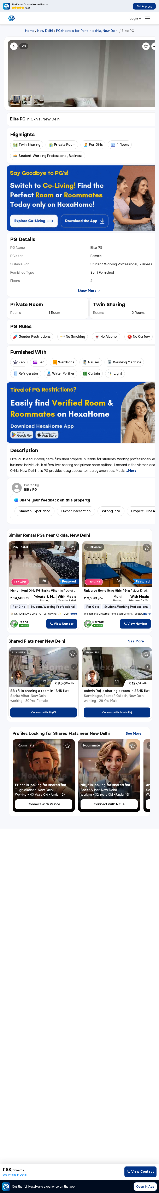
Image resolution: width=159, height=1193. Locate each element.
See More (136, 641)
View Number (63, 624)
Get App (142, 6)
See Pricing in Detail (14, 1174)
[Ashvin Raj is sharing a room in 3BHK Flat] (147, 667)
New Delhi (45, 31)
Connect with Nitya (109, 804)
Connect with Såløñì (43, 712)
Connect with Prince (44, 804)
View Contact (142, 1171)
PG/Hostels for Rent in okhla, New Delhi (87, 31)
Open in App (145, 1186)
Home (29, 31)
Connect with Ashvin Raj (117, 712)
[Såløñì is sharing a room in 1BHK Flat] (74, 667)
